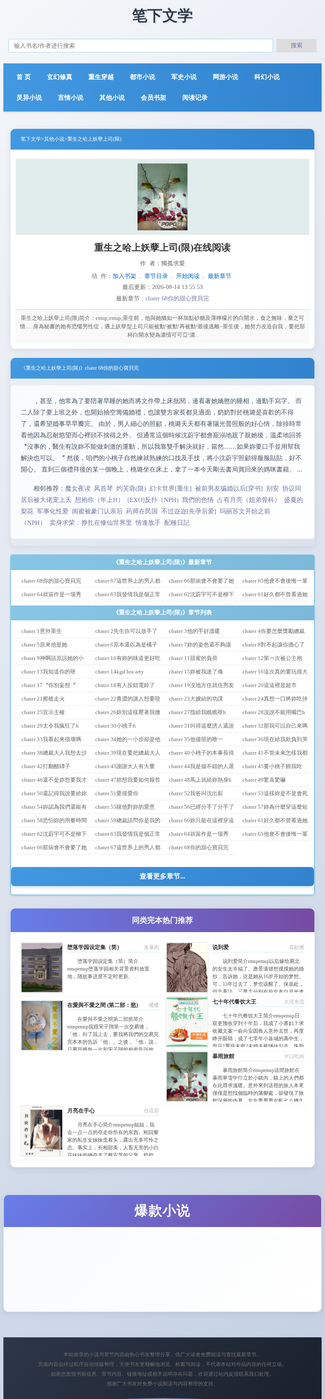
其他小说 (112, 97)
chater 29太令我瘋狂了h (50, 726)
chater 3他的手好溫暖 (194, 631)
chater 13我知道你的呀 (49, 671)
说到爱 (220, 947)
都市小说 (142, 77)
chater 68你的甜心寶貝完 (177, 298)
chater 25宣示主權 (43, 712)
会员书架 (153, 97)
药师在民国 (142, 511)
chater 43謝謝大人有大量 (125, 766)
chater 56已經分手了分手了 (201, 807)
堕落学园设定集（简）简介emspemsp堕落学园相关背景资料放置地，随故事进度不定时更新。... (108, 968)
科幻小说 (267, 77)
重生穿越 (101, 77)
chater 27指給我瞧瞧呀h (197, 712)
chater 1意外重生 (42, 631)
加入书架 (124, 276)
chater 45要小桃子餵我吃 (272, 766)
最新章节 (219, 276)
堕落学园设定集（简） (94, 947)
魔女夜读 (78, 488)
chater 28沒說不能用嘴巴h (273, 712)
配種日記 (177, 522)
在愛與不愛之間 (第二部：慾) (102, 1005)
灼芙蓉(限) (131, 488)
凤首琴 (103, 488)
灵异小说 (29, 97)
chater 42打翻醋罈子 (46, 766)
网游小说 (225, 77)
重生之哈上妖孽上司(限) (94, 139)
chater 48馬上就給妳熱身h (200, 780)
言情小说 (70, 97)
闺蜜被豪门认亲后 (97, 511)
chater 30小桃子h (115, 726)
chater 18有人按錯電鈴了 (125, 685)
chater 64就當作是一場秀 (51, 594)
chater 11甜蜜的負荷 (193, 658)
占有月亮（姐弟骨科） (249, 499)
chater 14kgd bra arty (119, 671)
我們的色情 (198, 499)
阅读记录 (195, 97)
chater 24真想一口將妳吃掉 (275, 698)
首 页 (24, 77)
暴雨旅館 (223, 1056)
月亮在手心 (81, 1110)
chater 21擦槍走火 (43, 698)
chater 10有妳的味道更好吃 (127, 658)
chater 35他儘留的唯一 (196, 739)
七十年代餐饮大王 (234, 1001)
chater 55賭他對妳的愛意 (125, 807)
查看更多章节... (162, 876)
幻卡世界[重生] (170, 488)
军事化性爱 (53, 511)
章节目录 (156, 276)
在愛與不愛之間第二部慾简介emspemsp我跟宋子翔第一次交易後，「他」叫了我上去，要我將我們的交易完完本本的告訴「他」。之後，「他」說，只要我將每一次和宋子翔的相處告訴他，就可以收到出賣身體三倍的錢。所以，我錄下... (113, 1042)
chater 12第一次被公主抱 (272, 658)
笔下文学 (31, 139)
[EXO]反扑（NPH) (153, 499)
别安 (272, 488)
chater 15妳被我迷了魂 (196, 671)
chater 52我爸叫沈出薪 (196, 793)
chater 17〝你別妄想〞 (49, 685)
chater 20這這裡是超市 (269, 685)
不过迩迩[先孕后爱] (188, 511)
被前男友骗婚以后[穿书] (229, 488)
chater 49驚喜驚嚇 (264, 780)
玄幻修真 (59, 77)
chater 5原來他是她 (44, 644)
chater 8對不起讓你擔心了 (273, 644)
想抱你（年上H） (99, 499)
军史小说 (184, 77)
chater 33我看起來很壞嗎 (51, 739)
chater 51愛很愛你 (116, 793)
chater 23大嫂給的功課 (196, 698)
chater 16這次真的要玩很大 (275, 671)
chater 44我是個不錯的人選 (201, 766)
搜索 (297, 45)
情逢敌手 (148, 522)
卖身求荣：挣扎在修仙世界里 (91, 522)
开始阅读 (188, 276)
